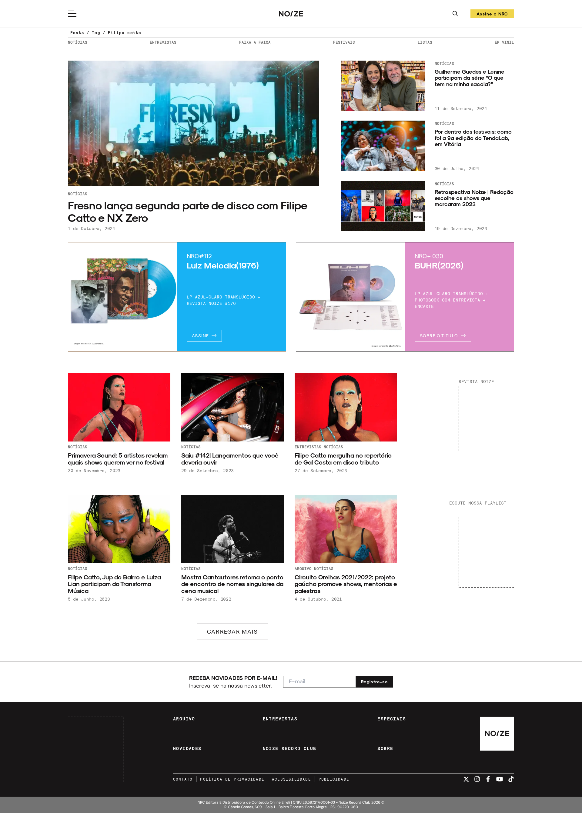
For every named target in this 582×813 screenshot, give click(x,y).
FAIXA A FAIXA (255, 42)
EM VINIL (504, 42)
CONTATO (182, 779)
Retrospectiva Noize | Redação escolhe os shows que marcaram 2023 (474, 198)
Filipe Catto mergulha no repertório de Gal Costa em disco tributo (343, 458)
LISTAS (425, 42)
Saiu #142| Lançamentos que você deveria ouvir (230, 458)
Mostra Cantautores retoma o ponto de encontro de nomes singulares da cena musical (232, 584)
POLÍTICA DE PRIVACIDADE (232, 779)
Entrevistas (308, 447)
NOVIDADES (187, 748)
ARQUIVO (184, 719)
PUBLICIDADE (334, 779)
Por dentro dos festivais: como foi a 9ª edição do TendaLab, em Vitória (473, 137)
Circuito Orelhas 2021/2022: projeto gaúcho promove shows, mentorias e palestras (346, 584)
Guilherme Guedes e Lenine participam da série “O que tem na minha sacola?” (469, 77)
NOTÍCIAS (77, 42)
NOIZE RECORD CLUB (289, 748)
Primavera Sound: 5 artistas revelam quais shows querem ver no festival (118, 458)
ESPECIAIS (391, 719)
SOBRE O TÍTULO (439, 335)
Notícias (77, 194)
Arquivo (303, 568)
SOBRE (385, 748)
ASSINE (200, 335)
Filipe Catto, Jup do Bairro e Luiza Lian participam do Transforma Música (114, 584)
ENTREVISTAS (163, 42)
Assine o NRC (492, 14)
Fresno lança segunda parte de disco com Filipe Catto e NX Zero (187, 211)
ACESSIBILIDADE (291, 779)
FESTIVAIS (344, 42)
